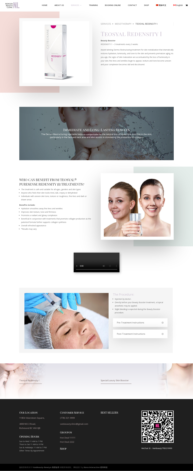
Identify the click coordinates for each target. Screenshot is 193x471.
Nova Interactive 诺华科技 (96, 467)
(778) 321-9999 (67, 417)
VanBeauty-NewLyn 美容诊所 (46, 467)
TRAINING (93, 5)
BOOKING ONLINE (113, 5)
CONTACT (132, 5)
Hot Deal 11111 (67, 437)
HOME (44, 5)
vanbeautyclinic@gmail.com (74, 423)
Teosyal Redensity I (29, 380)
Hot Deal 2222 (67, 441)
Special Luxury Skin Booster (115, 380)
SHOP (146, 5)
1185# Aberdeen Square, (32, 417)
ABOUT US (59, 5)
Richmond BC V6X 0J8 (29, 428)
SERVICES (75, 5)
